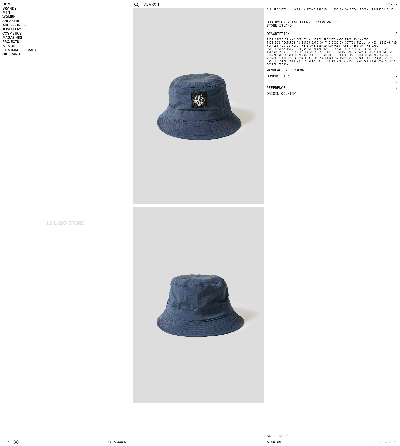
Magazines (12, 37)
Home (7, 4)
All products (277, 9)
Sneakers (11, 21)
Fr (388, 4)
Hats (296, 9)
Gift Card (11, 54)
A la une (10, 46)
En (395, 4)
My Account (118, 442)
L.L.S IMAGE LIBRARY (19, 50)
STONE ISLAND (317, 9)
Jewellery (11, 29)
